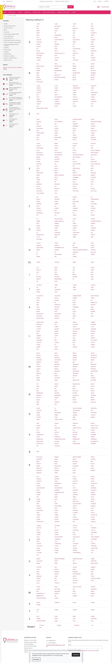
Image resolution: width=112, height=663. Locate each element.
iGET (74, 270)
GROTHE (93, 235)
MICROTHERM (76, 371)
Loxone (38, 345)
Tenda (74, 534)
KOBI (56, 311)
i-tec (37, 268)
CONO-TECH (93, 101)
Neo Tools (75, 391)
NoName (93, 400)
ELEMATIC (57, 157)
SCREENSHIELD (58, 483)
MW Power (93, 380)
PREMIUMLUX (94, 439)
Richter (57, 468)
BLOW (37, 75)
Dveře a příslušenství (8, 36)
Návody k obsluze (28, 648)
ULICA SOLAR (39, 561)
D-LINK (37, 119)
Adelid (56, 30)
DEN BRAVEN (75, 126)
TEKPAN (56, 532)
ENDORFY (75, 173)
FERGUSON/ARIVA (95, 199)
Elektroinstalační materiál (9, 26)
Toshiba (93, 543)
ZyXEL (92, 621)
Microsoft (57, 371)
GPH (92, 232)
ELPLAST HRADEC (77, 164)
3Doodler (76, 625)
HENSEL (38, 250)
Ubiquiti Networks (77, 559)
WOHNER (75, 596)
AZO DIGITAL (75, 60)
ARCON (38, 51)
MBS (74, 362)
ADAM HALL (75, 28)
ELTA (74, 166)
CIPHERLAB (93, 95)
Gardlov (93, 219)
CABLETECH (93, 86)
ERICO (74, 182)
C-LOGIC (38, 86)
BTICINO (56, 79)
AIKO (74, 35)
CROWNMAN (57, 104)
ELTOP (37, 168)
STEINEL (56, 517)
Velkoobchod (27, 650)
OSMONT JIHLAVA (59, 419)
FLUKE (92, 206)
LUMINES (38, 347)
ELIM (74, 159)
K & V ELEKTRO (39, 296)
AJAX (37, 37)
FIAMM (56, 201)
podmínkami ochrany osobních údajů (90, 650)
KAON (37, 300)
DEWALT (93, 128)
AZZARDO (93, 60)
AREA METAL (94, 51)
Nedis (92, 388)
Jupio (56, 292)
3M (92, 625)
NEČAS (74, 388)
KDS (92, 300)
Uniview (74, 563)
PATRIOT (38, 425)
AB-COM (74, 24)
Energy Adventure (59, 175)
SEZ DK (92, 485)
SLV (55, 501)
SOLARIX (38, 506)
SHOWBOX (57, 490)
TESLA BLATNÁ (76, 537)
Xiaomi (38, 602)
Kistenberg (76, 307)
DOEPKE (93, 133)
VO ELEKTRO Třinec (95, 578)
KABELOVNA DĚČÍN (77, 296)
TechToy (93, 530)
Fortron (38, 210)
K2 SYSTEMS (57, 296)
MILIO (56, 373)
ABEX (37, 26)
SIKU (37, 497)
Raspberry (39, 459)
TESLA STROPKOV (95, 537)
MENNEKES (75, 366)
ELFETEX (38, 159)
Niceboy (57, 397)
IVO (37, 281)
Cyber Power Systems (42, 108)
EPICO (56, 179)
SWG (74, 522)
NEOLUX (92, 391)
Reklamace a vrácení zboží (46, 1)
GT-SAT (38, 237)
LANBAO (74, 322)
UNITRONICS (94, 561)
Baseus (93, 64)
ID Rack (92, 268)
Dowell (93, 135)
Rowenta (57, 470)
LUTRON (93, 347)
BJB (55, 73)
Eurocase (57, 188)
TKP (74, 541)
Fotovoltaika (7, 32)
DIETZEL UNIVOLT (40, 133)
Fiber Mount (76, 201)
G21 (37, 219)
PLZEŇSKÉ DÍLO (39, 434)
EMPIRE (56, 173)
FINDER (92, 201)
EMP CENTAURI (39, 173)
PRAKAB (74, 437)
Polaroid (75, 434)
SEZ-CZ (74, 488)
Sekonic (38, 485)
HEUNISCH (57, 250)
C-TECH (56, 86)
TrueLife (75, 550)
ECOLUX (56, 146)
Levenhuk (38, 335)
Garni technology (59, 221)
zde (62, 655)
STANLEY (38, 515)
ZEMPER (93, 616)
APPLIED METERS (76, 49)
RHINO (92, 466)
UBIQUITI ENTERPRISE (59, 559)
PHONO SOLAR (94, 428)
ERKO (92, 182)
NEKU (37, 391)
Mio (92, 373)
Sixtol (92, 497)
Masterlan (39, 360)
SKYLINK (38, 501)
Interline (75, 277)
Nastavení (36, 659)
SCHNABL (38, 492)
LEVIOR (56, 335)
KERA (37, 305)
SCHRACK (75, 492)
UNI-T (74, 561)
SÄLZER (92, 476)
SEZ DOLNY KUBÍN (40, 488)
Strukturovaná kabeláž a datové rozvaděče (11, 45)
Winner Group (39, 596)
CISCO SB (75, 97)
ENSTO (56, 177)
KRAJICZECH (39, 316)
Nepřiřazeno (39, 393)
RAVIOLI (74, 459)
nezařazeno (58, 395)
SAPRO (56, 481)
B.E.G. (37, 64)
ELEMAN (38, 157)
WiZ (55, 596)
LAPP (56, 324)
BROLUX (93, 77)
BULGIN (74, 79)
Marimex (38, 357)
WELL (37, 591)
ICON (74, 268)
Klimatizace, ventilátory (9, 56)
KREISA (74, 316)
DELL (56, 124)
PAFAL (37, 423)
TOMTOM (38, 543)
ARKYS (92, 53)
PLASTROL (75, 432)
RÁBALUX (57, 457)
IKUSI (56, 272)
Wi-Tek (74, 593)
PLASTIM (57, 432)
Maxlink (56, 362)
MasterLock (58, 360)
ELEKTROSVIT (94, 155)
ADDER (37, 30)
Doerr (38, 135)
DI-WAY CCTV (94, 131)
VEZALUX (57, 574)
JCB (55, 287)
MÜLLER (38, 380)
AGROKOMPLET (58, 35)
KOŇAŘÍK (93, 311)
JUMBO (38, 292)
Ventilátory (6, 48)
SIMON (56, 497)
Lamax (56, 322)
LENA (37, 333)
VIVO (56, 578)
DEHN (37, 124)
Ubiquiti (38, 559)
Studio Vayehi (39, 522)
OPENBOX (75, 415)
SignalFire (75, 494)
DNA (74, 133)
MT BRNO (93, 378)
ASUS (56, 55)
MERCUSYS (93, 366)
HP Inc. (74, 254)
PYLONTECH (57, 446)
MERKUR (38, 369)
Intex (92, 277)
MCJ (92, 362)
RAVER (56, 459)
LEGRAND (93, 331)
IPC (73, 279)
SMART (92, 501)
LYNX (37, 349)
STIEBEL (38, 519)
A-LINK (56, 24)
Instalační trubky (7, 54)
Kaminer (75, 298)
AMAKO (74, 42)
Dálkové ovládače (77, 119)
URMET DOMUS (94, 563)
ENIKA (37, 177)
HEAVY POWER (39, 247)
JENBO (74, 287)
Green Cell (57, 235)
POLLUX (38, 437)
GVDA (92, 237)
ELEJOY (74, 152)
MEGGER (56, 366)
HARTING (57, 245)
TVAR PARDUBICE (76, 552)
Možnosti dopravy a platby (62, 1)
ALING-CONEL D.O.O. (59, 39)
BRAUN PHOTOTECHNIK (60, 77)
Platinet (93, 432)
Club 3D (93, 97)
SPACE (92, 508)
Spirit (92, 510)
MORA (92, 375)
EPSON (92, 179)
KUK (74, 318)
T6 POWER (57, 525)
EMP (92, 170)
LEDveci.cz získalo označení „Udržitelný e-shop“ (12, 68)
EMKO (56, 170)
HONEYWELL (75, 252)
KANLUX (92, 298)
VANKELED (93, 567)
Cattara (38, 92)
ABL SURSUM (57, 26)
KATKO (74, 300)
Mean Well (57, 364)
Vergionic (75, 571)
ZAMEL (56, 616)
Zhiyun (56, 618)
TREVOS (56, 548)
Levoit (74, 335)
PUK (37, 446)
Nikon (92, 397)
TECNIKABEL (93, 528)
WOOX (92, 596)
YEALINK (56, 610)
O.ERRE (38, 408)
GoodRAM (93, 228)
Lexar (92, 335)
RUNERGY (93, 470)
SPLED (56, 513)
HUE (55, 256)
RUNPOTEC (39, 473)
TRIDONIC (75, 548)
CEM (56, 92)
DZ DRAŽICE (93, 139)
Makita (74, 353)
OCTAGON (38, 410)
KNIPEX (92, 309)
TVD (92, 552)
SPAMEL (56, 510)
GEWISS (38, 226)
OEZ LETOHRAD (76, 410)
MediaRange (76, 364)
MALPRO (56, 355)
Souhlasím (76, 655)
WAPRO (38, 589)
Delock (93, 124)
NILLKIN (38, 400)
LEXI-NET (38, 338)
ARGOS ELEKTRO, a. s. (60, 53)
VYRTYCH (75, 583)
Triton (38, 550)
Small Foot (76, 501)
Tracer (74, 546)
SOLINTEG (93, 506)
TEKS (74, 532)
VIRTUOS (38, 578)
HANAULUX (38, 245)
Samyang (57, 479)
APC (37, 49)
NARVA (56, 386)
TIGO (74, 539)
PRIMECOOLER (39, 441)
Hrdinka (93, 254)
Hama (92, 243)
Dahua (56, 119)
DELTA (56, 126)
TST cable (38, 552)
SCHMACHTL (94, 490)
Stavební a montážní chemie (10, 58)
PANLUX (92, 423)
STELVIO (75, 517)
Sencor (56, 485)
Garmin (38, 221)
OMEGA (38, 415)
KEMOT (74, 302)
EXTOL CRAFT (76, 191)
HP (37, 254)
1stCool (41, 625)
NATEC (74, 386)
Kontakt (26, 652)
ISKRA (92, 279)
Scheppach (75, 490)
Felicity (38, 199)
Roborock (39, 470)
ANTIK (56, 46)
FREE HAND (57, 213)
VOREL (92, 580)
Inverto (38, 279)
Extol (56, 191)
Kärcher (57, 300)
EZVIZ (56, 193)
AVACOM (57, 57)
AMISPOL (38, 44)
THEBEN (38, 539)
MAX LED (75, 360)
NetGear (75, 393)
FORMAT (57, 208)
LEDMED (56, 331)
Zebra (74, 616)
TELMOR (56, 534)
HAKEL (74, 243)
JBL (37, 287)
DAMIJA (92, 119)
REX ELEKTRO (58, 466)
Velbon (56, 569)
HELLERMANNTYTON (59, 247)
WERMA (92, 591)
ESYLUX (38, 186)
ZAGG (37, 616)
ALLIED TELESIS (76, 39)
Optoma (38, 417)
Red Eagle (75, 461)
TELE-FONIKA (94, 532)
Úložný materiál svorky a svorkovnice (12, 40)
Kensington (94, 302)
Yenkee (92, 610)
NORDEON (57, 402)
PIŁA (74, 430)
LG (55, 338)
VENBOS (93, 569)
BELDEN (74, 66)
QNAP (37, 451)
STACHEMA (75, 513)
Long (74, 342)
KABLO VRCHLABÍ (95, 296)
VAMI (56, 567)
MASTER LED (94, 357)
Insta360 (38, 277)
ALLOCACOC (39, 42)
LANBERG (93, 322)
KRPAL (92, 316)
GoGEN (56, 228)
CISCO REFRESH (58, 97)
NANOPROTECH (76, 384)
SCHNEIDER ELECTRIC (59, 492)
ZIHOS (74, 618)
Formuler (75, 208)
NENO (56, 391)
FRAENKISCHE (39, 213)
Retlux (92, 464)
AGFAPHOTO (94, 33)
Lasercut (38, 327)
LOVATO (93, 342)
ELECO (56, 150)
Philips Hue (57, 428)
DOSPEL (74, 135)
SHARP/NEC (93, 488)
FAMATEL (75, 197)
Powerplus (57, 437)
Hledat (70, 6)
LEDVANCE (75, 331)
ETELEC (74, 186)
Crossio (38, 104)
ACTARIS (57, 28)
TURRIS (56, 552)
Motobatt (57, 378)
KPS (92, 314)
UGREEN (93, 559)
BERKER (38, 70)
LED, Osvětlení (76, 329)
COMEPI (38, 99)
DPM (37, 137)
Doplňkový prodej (8, 60)
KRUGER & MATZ (40, 318)
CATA (92, 90)
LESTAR (92, 333)
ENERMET (93, 175)
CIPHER (74, 95)
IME (73, 272)
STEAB (74, 515)
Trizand (57, 550)
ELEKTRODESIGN (58, 155)
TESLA (37, 537)
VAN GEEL (75, 567)
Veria (92, 571)
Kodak (74, 311)
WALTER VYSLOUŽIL (77, 587)
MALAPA (93, 353)
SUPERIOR (57, 522)
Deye (37, 131)
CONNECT (57, 101)
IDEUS (56, 270)
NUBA (37, 404)
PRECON (93, 437)
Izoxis (56, 281)
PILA (56, 430)
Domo (56, 135)
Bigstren (93, 70)
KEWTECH (93, 305)
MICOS (37, 371)
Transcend (93, 546)
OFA (92, 410)
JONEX (92, 289)
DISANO (56, 133)
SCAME (38, 483)
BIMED (37, 73)
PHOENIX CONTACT (77, 428)
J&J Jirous (39, 285)
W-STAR (38, 587)
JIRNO (92, 287)
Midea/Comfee (94, 371)
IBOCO (56, 268)
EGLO (92, 146)
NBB (37, 388)
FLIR (55, 206)
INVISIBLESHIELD (58, 279)
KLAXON (56, 309)
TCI (55, 528)
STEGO (38, 517)
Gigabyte (75, 226)
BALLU (56, 64)
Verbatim (57, 571)
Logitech (38, 342)
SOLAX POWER (58, 506)
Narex (37, 386)
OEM (56, 410)
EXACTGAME (39, 191)
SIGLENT (38, 494)
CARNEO (56, 90)
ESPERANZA (75, 184)
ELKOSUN (57, 161)
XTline (74, 602)
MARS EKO (57, 357)
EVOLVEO (93, 188)
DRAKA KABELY (58, 137)
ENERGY (38, 175)
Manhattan (94, 355)
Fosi (56, 210)
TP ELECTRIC (39, 546)
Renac (56, 464)
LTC (55, 345)
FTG (92, 213)
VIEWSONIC (38, 576)
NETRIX (92, 393)
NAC (37, 384)
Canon (92, 88)
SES (74, 485)
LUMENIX (93, 345)
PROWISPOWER (76, 443)
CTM (37, 106)
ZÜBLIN (56, 621)
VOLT (56, 580)
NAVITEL (93, 386)
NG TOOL (38, 397)
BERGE (92, 68)
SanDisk (75, 479)
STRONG (93, 519)
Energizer (93, 173)
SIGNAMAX (93, 494)
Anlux (92, 44)
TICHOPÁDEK (94, 539)
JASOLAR (93, 285)
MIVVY (37, 375)
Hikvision (93, 250)
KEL (55, 302)
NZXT (56, 404)
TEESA (37, 530)
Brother (38, 79)
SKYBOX (93, 499)
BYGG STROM (39, 82)
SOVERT (75, 508)
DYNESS (74, 139)
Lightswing (39, 340)
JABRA (56, 285)
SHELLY (38, 490)
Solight (75, 506)
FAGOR (56, 197)
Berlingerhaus (58, 70)
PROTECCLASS (39, 443)
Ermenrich (39, 184)
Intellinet (57, 277)
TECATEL (75, 528)
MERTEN (56, 369)
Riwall (92, 468)
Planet (38, 432)
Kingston (57, 307)
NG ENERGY (93, 395)
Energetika (6, 52)
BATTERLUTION (58, 66)
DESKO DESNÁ (39, 128)
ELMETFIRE (38, 164)
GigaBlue (57, 226)
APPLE (56, 49)
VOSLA (37, 583)
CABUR (56, 88)
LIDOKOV (93, 338)
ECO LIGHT (75, 143)
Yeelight (75, 610)
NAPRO (92, 384)
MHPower (93, 369)
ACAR (74, 26)
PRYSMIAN (93, 443)
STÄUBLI (56, 515)
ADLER (92, 30)
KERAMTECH (57, 305)
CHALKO (38, 262)
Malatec (38, 355)
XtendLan (57, 602)
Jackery (75, 285)
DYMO (56, 139)
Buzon (92, 79)
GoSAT (56, 230)
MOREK (38, 378)
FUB (37, 215)
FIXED (74, 204)
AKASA (56, 37)
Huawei (38, 256)
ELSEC (37, 166)
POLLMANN (93, 434)
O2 (55, 408)
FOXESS (93, 210)
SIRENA (74, 497)
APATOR (93, 46)
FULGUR (92, 215)
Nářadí (5, 30)
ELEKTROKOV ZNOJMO (78, 155)
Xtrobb (38, 605)
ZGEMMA (38, 618)
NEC (55, 388)
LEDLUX (38, 331)
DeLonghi (38, 126)
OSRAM (74, 419)
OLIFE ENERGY (58, 412)
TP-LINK (56, 546)
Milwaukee (75, 373)
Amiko (92, 42)
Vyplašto (57, 583)
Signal (56, 494)
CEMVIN (74, 92)
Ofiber (38, 412)
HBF (74, 245)
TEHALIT (56, 530)
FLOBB (74, 206)
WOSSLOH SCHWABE (41, 598)
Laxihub (74, 327)
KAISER (38, 298)
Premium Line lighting (60, 439)
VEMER (74, 569)
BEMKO (38, 68)
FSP (74, 213)
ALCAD (74, 37)
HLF (55, 252)
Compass (57, 99)
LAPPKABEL (93, 324)
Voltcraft (75, 580)
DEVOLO (74, 128)
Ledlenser (93, 329)
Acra (37, 28)
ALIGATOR (38, 39)
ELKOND (38, 161)
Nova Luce (93, 402)
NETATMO (57, 393)
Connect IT (75, 101)
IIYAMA (92, 270)
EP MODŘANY (76, 177)
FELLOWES (57, 199)
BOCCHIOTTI (57, 75)
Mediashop (93, 364)
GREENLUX (75, 235)
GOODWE (38, 230)
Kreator (57, 316)
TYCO (37, 555)
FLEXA (37, 206)
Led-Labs (57, 329)
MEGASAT (38, 366)
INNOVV (74, 274)
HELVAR (92, 247)
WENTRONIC (57, 591)
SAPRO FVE (75, 481)
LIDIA (74, 338)
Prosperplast (94, 441)
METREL (74, 369)
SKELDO (38, 499)
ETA (55, 186)
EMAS (37, 170)
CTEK (92, 104)
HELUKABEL (75, 247)
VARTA (37, 569)
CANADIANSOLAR (76, 88)
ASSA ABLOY (39, 55)
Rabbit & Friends (77, 457)
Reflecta (38, 464)
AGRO (37, 35)
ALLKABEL (93, 39)
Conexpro (39, 101)
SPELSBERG (75, 510)
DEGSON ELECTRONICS (96, 121)
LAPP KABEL (75, 324)
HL (37, 252)
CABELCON (75, 86)
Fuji (55, 215)
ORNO (37, 419)
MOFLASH (75, 375)
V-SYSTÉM (38, 567)
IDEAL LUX (38, 270)
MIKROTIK (38, 373)
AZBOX (56, 60)
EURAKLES (38, 188)
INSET (92, 274)
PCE (55, 425)
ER (55, 182)
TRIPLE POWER (94, 548)
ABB (92, 24)
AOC (74, 46)
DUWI (37, 139)
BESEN (74, 70)
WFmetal (57, 593)
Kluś (74, 309)
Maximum (38, 362)
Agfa (74, 33)
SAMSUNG (38, 479)
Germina (93, 223)
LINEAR (74, 340)
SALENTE (57, 476)
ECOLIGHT (38, 146)
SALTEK (74, 476)
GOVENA (93, 230)
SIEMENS (93, 492)
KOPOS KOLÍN (58, 314)
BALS (74, 64)
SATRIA (92, 481)
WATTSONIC (57, 589)
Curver (74, 106)
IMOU (92, 272)
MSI (73, 378)
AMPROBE (57, 44)
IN (36, 274)
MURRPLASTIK (76, 380)
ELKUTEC (75, 161)
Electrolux (39, 152)
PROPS (74, 441)
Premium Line (39, 439)
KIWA (92, 307)
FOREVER (38, 208)
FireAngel (38, 204)
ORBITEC (93, 417)
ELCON (37, 150)
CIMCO (56, 95)
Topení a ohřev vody (8, 38)
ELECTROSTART (58, 152)
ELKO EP (93, 159)
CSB (74, 104)
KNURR (38, 311)
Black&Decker (76, 73)
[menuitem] (4, 12)
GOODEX (75, 228)
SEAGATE (75, 483)
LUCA (74, 345)
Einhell (56, 148)
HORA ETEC (93, 252)
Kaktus (56, 298)
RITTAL (74, 468)
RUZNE (56, 473)
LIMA (56, 340)
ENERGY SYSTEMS (77, 175)
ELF (91, 157)
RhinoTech (39, 468)
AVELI (74, 57)
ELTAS (92, 166)
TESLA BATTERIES (59, 537)
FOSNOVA (75, 210)
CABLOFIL (38, 88)
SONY (56, 508)
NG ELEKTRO (76, 395)
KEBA (37, 302)
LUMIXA (56, 347)
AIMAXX (92, 35)
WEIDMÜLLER (94, 589)
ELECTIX (74, 150)
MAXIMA (92, 360)
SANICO (92, 479)
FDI (91, 197)
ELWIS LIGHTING (76, 168)
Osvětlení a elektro (8, 28)
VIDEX (92, 574)
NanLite (56, 384)
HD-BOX (92, 245)
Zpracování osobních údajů (30, 646)
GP (37, 232)
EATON (38, 143)
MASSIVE (75, 357)
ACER (92, 26)
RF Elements (76, 466)
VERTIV (38, 574)
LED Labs (38, 329)
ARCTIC (56, 51)
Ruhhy (74, 470)
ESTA (92, 184)
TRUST (92, 550)
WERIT (74, 591)
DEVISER (56, 128)
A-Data (38, 24)
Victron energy (77, 574)
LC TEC (92, 327)
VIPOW (92, 576)
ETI (91, 186)
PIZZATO (93, 430)
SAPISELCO (39, 481)
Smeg (37, 503)
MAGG (56, 353)
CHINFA (92, 262)
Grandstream (39, 235)
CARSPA (74, 90)
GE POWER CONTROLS (96, 221)
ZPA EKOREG (94, 618)
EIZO (74, 148)
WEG (74, 589)
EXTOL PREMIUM (40, 193)
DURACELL (93, 137)
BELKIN (92, 66)
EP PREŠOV (93, 177)
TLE (92, 541)
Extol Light (94, 191)
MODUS (56, 375)
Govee (74, 230)
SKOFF (56, 499)
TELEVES (38, 534)
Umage (56, 561)
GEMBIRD (57, 223)
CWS (92, 106)
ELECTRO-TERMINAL (95, 150)
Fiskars (56, 204)
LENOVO (56, 333)
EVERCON (75, 188)
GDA (74, 221)
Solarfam (93, 503)
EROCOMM (57, 184)
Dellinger (75, 124)
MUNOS (56, 380)
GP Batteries (76, 232)
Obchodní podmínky (28, 644)
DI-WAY (74, 131)
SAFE (37, 476)
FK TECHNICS (94, 204)
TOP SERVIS (75, 543)
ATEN (92, 55)
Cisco (37, 97)
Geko (37, 223)
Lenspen (75, 333)
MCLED (37, 364)
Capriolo (38, 90)
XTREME (93, 602)
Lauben (56, 327)
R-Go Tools (39, 457)
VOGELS (38, 580)
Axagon (38, 60)
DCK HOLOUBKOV (58, 121)
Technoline (75, 530)
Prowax (57, 443)
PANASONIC (75, 423)
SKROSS (75, 499)
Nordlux (75, 402)
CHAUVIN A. (57, 262)
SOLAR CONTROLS (77, 503)
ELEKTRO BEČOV (94, 152)
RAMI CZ (93, 457)
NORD (37, 402)
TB (91, 525)
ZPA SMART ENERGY (41, 621)
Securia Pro (94, 483)
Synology (93, 522)
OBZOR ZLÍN (93, 408)
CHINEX (74, 262)
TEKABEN (38, 532)
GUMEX (74, 237)
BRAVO (74, 77)
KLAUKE (38, 309)
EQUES (38, 182)
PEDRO (74, 425)
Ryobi (74, 473)
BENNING (57, 68)
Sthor (92, 517)
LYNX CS (56, 349)
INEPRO (56, 274)
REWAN (38, 466)
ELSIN (56, 166)
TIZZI (56, 541)
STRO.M (56, 519)
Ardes (74, 51)
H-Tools (38, 243)
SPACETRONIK (39, 510)
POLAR (56, 434)
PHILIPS (38, 428)
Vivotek (75, 578)
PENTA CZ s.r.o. (94, 425)
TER (92, 534)
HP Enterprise (58, 254)
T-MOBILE (38, 525)
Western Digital (40, 593)
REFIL (92, 461)
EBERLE (56, 143)
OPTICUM (93, 415)
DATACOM (38, 121)
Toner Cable (58, 543)
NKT (56, 400)
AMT (74, 44)
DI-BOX (56, 131)
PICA (37, 430)
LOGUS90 (57, 342)
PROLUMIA (57, 441)
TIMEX (37, 541)
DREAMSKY (75, 137)
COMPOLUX (75, 99)
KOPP (74, 314)
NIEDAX (74, 397)
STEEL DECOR (94, 515)
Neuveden (38, 395)
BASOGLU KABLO (40, 66)
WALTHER (93, 587)
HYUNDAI (75, 256)
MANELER (75, 355)
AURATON (38, 57)
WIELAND (93, 593)
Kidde (37, 307)
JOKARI (74, 289)
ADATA (92, 28)
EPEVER (38, 179)
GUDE (56, 237)
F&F (37, 197)
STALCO (93, 513)
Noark (74, 400)
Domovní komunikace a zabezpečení (12, 42)
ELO (55, 164)
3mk (40, 627)
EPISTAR (75, 179)
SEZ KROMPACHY (58, 488)
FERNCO (38, 201)
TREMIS (38, 548)
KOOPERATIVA (39, 314)
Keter (74, 305)
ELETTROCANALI (76, 157)
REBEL (37, 461)
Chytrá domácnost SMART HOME (11, 34)
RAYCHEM (93, 459)
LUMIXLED (75, 347)
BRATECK (93, 75)
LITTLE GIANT (94, 340)
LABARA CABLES (40, 322)
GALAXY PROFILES (59, 219)
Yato (37, 610)
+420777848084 (51, 643)
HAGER (56, 243)
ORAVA (56, 417)
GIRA (92, 226)
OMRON (56, 415)
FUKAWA (75, 215)
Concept (93, 99)
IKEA (37, 272)
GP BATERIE (57, 232)
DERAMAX (93, 126)
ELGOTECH (57, 159)
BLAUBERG (93, 73)
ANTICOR (38, 46)
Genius (74, 223)
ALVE (56, 42)
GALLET (74, 219)
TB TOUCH (38, 528)
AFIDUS (38, 33)
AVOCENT (93, 57)
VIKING (56, 576)
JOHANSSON (57, 289)
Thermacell (58, 539)
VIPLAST (75, 576)
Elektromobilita (7, 50)
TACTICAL (75, 525)
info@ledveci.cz (52, 640)
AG (55, 33)
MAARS (38, 353)
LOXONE (5, 24)
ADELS (74, 30)
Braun (38, 77)
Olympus (75, 412)
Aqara (92, 49)
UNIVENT (38, 563)
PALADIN (56, 423)
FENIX (74, 199)
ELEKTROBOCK (39, 155)
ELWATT (56, 168)
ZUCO (74, 621)
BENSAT (74, 68)
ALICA (92, 37)
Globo (38, 228)
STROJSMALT (76, 519)
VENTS (37, 571)
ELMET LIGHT (94, 161)
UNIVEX (56, 563)
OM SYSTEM (93, 412)
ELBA (92, 148)
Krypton (57, 318)
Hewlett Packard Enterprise (80, 250)
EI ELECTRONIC (39, 148)
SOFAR (56, 503)
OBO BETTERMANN (77, 408)
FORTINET (93, 208)
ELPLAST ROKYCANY (95, 164)
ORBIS (74, 417)
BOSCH (74, 75)
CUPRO (56, 106)
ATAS (74, 55)
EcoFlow (93, 143)
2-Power (59, 625)
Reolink (75, 464)
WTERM (56, 598)
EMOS (74, 170)
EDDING (74, 146)
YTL (37, 612)
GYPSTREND (39, 239)
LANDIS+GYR (39, 324)
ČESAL (37, 114)
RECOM (56, 461)
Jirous (38, 289)
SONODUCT (39, 508)
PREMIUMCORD (76, 439)
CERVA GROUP (94, 92)
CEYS (37, 95)
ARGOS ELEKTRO (40, 53)
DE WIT (74, 121)
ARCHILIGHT (75, 53)
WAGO (56, 587)
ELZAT (92, 168)
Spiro (37, 513)
